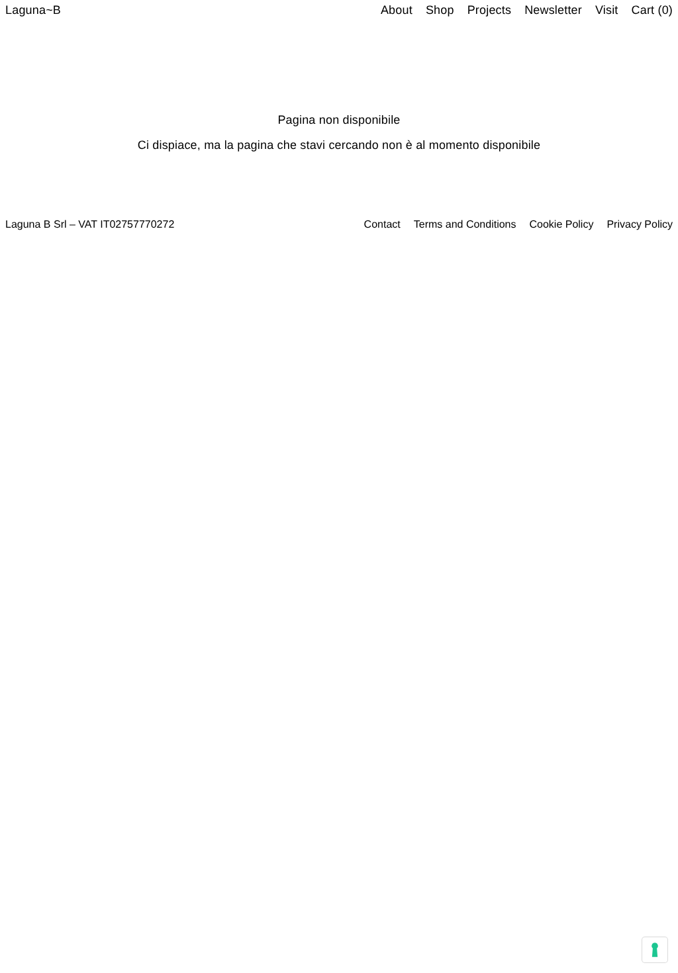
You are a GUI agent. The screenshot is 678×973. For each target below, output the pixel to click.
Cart (652, 10)
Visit (606, 10)
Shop (440, 10)
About (396, 10)
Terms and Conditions (465, 224)
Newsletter (553, 10)
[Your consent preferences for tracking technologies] (654, 949)
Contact (382, 224)
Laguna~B (33, 10)
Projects (489, 10)
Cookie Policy (561, 224)
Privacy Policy (639, 224)
